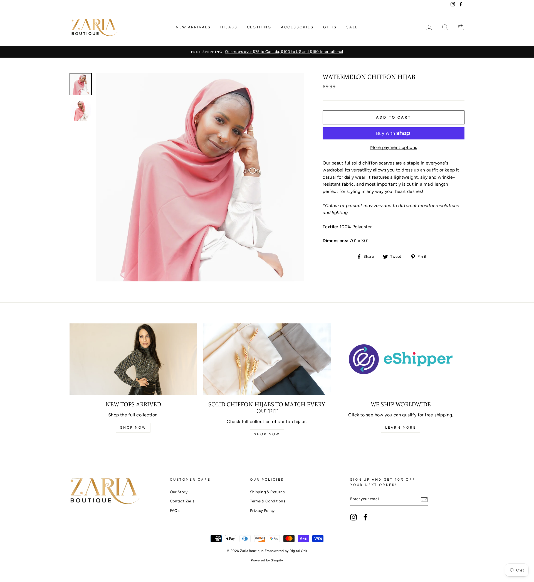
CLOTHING (259, 27)
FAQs (175, 510)
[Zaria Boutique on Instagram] (353, 517)
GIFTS (330, 27)
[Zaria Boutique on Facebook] (365, 517)
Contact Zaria (182, 501)
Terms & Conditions (267, 501)
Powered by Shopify (267, 560)
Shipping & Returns (267, 492)
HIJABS (229, 27)
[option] (267, 52)
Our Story (179, 492)
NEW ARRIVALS (193, 27)
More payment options (393, 147)
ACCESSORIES (297, 27)
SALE (352, 27)
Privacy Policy (262, 510)
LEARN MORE (400, 427)
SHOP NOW (133, 427)
